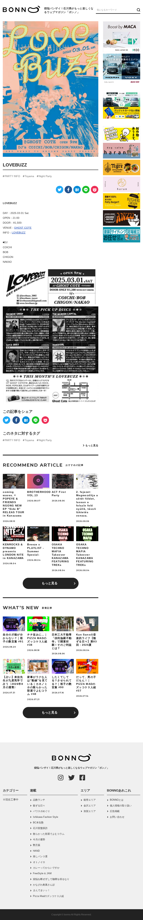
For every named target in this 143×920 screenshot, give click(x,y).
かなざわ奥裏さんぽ (44, 884)
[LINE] (86, 189)
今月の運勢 (39, 839)
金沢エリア (90, 805)
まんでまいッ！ (41, 890)
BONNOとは (116, 799)
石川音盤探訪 (40, 828)
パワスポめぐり (41, 811)
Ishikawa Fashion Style (45, 817)
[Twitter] (59, 189)
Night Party (45, 176)
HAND (36, 850)
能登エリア (90, 799)
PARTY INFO (12, 176)
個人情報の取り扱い (121, 805)
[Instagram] (60, 777)
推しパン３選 (40, 856)
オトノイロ (39, 862)
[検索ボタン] (138, 9)
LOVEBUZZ (19, 232)
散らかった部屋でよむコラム (48, 833)
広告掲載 (115, 811)
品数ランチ (39, 799)
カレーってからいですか (46, 867)
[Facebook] (68, 189)
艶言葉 (36, 845)
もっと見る (91, 445)
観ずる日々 (39, 805)
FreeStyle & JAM (42, 873)
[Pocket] (94, 189)
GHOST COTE (22, 227)
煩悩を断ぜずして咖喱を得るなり (51, 879)
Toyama (29, 176)
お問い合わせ (117, 817)
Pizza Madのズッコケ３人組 (48, 896)
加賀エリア (90, 811)
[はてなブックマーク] (77, 189)
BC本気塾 (38, 822)
